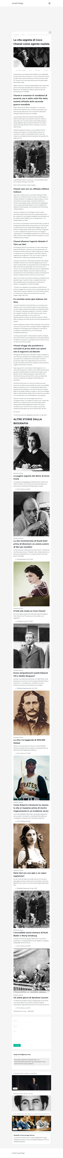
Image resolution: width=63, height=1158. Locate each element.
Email (15, 1026)
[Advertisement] (31, 18)
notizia (23, 34)
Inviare (17, 1045)
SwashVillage (17, 3)
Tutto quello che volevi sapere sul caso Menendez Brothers (31, 1114)
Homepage (16, 34)
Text (14, 1031)
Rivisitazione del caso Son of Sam (23, 1093)
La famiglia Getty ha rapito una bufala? (25, 1073)
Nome (15, 1021)
